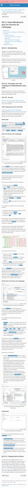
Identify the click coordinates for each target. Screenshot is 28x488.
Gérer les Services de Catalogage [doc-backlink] (11, 134)
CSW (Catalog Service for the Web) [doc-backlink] (12, 107)
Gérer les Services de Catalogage (12, 39)
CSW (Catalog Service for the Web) (13, 36)
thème (19, 484)
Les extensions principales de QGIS (12, 11)
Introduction (6, 30)
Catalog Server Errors (8, 44)
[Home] (2, 9)
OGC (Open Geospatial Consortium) (18, 111)
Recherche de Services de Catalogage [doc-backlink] (13, 281)
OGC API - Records (9, 35)
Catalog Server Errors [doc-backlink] (13, 456)
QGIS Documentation (15, 5)
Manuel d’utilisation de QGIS (10, 9)
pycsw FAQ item (7, 469)
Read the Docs (5, 485)
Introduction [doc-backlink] (9, 48)
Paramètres (7, 43)
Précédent (5, 16)
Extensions (21, 9)
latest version (11, 2)
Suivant (23, 16)
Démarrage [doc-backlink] (5, 119)
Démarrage (7, 38)
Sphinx (9, 484)
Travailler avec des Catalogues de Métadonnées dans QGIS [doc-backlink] (14, 86)
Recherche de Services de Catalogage (13, 41)
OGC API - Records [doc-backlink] (7, 97)
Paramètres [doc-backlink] (5, 411)
